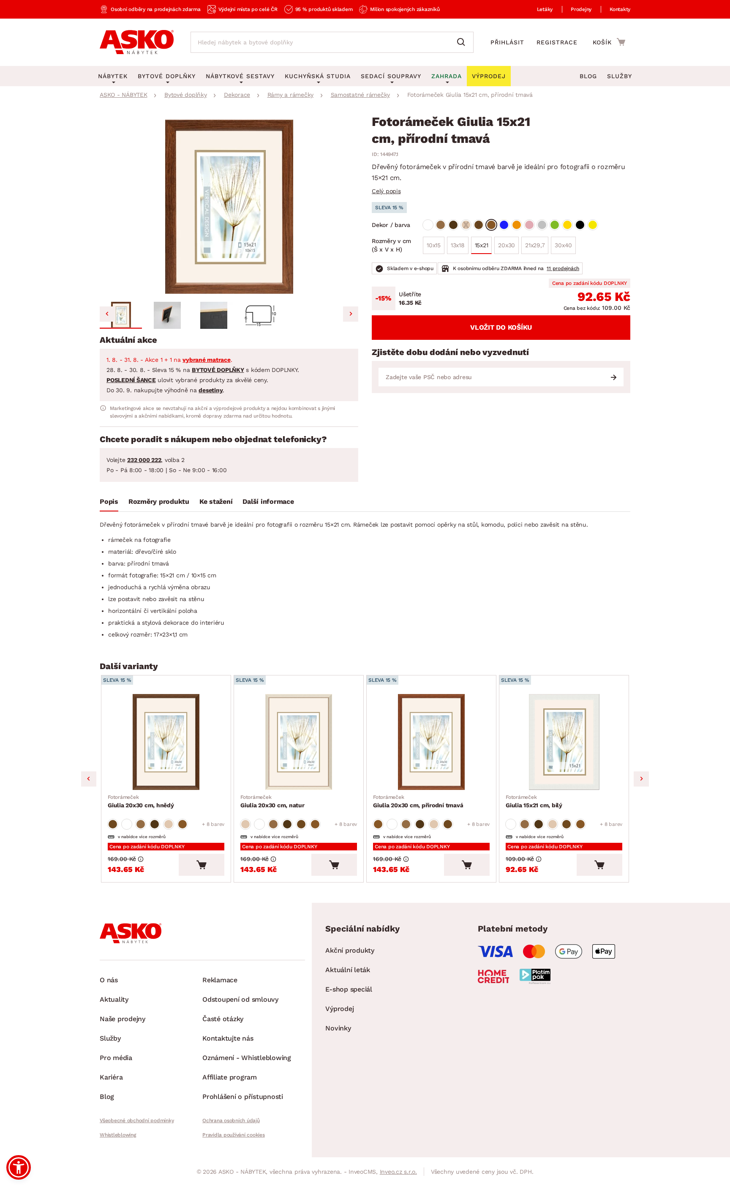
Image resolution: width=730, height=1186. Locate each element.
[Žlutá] (593, 225)
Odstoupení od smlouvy (240, 999)
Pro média (116, 1058)
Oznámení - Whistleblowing (246, 1058)
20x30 (506, 245)
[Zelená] (555, 225)
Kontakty (620, 9)
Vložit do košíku (501, 327)
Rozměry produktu (158, 501)
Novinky (338, 1028)
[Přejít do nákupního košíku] (609, 42)
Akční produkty (349, 950)
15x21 (481, 245)
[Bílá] (428, 225)
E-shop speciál (348, 989)
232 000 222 (144, 459)
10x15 (434, 245)
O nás (109, 980)
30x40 (563, 245)
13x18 (458, 245)
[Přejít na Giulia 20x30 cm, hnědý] (166, 742)
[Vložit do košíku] (201, 865)
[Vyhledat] (463, 42)
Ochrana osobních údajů (231, 1120)
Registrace (557, 42)
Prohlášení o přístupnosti (242, 1097)
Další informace (268, 501)
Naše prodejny (122, 1019)
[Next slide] (350, 314)
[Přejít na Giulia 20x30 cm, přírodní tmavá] (431, 742)
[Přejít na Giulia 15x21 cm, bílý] (564, 742)
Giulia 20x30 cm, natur (272, 801)
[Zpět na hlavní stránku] (137, 42)
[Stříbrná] (542, 225)
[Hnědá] (441, 225)
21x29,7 (535, 245)
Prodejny (581, 9)
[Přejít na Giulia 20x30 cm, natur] (298, 742)
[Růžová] (529, 225)
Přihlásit (507, 42)
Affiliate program (229, 1077)
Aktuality (114, 999)
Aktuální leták (347, 970)
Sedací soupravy (391, 76)
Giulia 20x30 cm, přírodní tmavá (418, 801)
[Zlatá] (567, 225)
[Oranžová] (517, 225)
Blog (588, 76)
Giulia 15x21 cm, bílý (534, 801)
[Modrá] (504, 225)
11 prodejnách (563, 268)
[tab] (109, 503)
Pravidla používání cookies (233, 1135)
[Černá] (580, 225)
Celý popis (386, 191)
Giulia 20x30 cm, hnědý (141, 801)
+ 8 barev (213, 824)
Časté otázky (222, 1019)
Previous (88, 779)
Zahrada (446, 76)
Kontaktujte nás (227, 1038)
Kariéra (111, 1077)
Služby (619, 76)
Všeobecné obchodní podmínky (137, 1120)
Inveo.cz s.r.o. (398, 1171)
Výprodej (339, 1009)
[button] (121, 315)
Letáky (545, 9)
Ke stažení (216, 501)
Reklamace (219, 980)
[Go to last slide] (107, 314)
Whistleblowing (118, 1135)
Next (641, 779)
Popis (109, 501)
